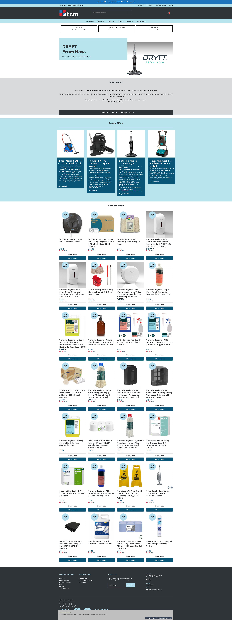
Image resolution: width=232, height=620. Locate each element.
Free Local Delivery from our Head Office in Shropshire (116, 2)
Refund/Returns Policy (65, 582)
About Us (105, 112)
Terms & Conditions (64, 588)
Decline (155, 618)
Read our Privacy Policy (165, 618)
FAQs (60, 584)
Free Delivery (79, 27)
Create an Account (161, 5)
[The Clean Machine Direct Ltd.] (75, 13)
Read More (72, 254)
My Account (150, 5)
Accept (149, 618)
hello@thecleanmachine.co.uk (131, 191)
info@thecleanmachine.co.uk (154, 589)
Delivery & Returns (127, 112)
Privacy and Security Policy (86, 580)
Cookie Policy (82, 582)
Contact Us (141, 5)
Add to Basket (72, 258)
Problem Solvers (83, 578)
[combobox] (111, 12)
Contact (114, 112)
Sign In (171, 5)
